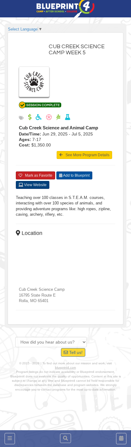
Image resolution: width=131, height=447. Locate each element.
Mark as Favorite (37, 175)
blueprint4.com (65, 367)
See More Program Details (86, 155)
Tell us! (75, 352)
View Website (35, 185)
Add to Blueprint (76, 175)
